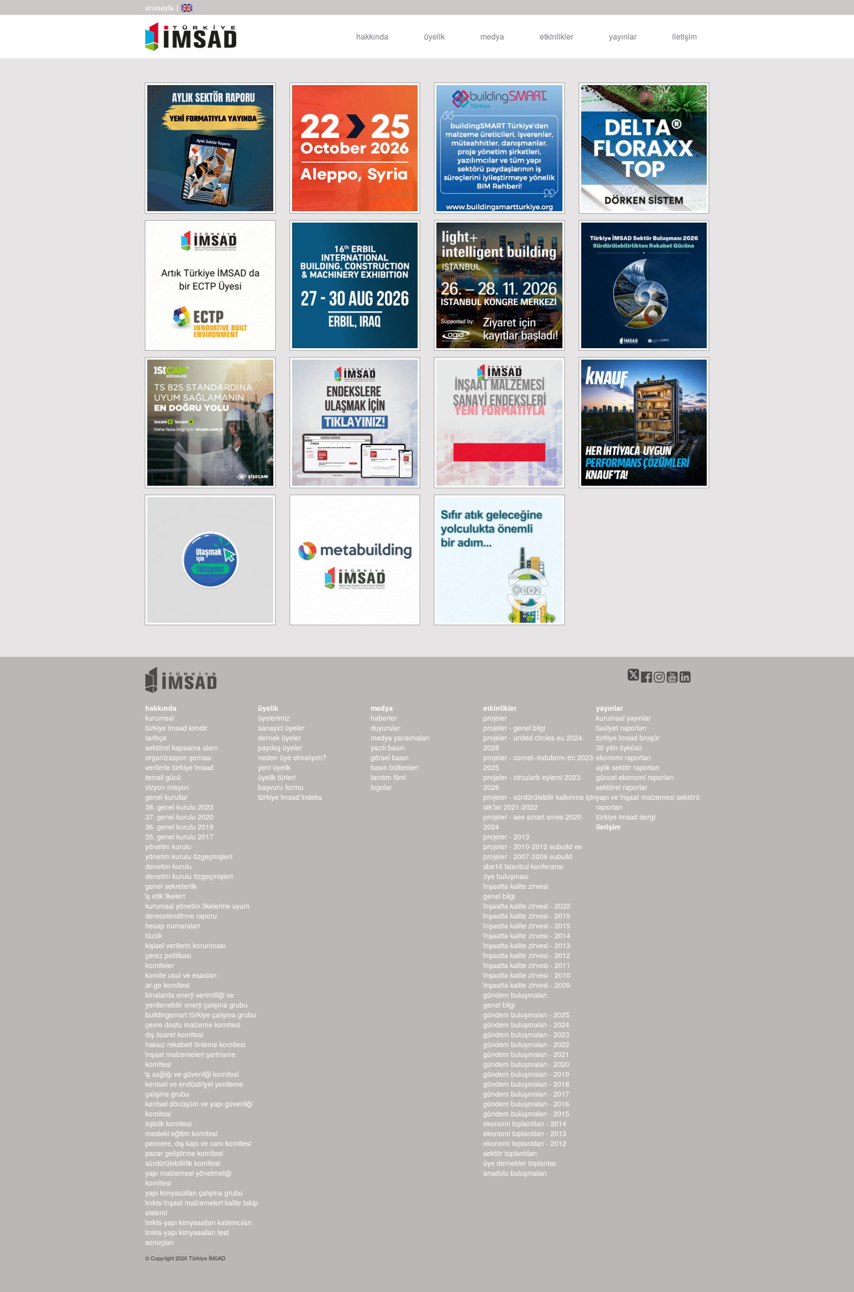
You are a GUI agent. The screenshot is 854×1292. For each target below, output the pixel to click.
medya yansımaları (400, 737)
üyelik (434, 36)
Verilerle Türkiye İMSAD (179, 767)
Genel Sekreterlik (171, 886)
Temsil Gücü (163, 777)
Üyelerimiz (274, 718)
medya (492, 36)
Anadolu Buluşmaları (515, 1173)
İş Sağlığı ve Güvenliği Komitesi (192, 1074)
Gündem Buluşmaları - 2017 (526, 1094)
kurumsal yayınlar (623, 718)
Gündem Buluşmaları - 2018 (526, 1084)
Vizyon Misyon (167, 787)
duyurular (385, 728)
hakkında (372, 36)
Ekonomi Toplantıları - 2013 (524, 1133)
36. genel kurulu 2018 (179, 826)
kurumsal (159, 718)
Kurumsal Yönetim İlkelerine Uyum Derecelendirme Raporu (197, 911)
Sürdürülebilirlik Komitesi (182, 1163)
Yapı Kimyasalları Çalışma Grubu (194, 1193)
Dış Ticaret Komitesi (174, 1034)
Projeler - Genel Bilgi (514, 728)
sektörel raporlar (621, 787)
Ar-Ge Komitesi (167, 985)
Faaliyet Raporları (621, 728)
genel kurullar (166, 797)
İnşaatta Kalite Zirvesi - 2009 (526, 985)
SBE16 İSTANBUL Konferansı (523, 866)
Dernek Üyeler (279, 737)
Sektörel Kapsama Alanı (181, 747)
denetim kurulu (168, 866)
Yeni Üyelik (274, 767)
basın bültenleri (394, 767)
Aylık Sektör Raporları (627, 767)
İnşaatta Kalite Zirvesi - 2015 (526, 925)
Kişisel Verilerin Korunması (185, 945)
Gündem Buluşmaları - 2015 (526, 1113)
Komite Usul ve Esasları (180, 975)
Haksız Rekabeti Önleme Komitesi (195, 1044)
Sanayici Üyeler (281, 728)
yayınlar (623, 36)
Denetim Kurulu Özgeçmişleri (189, 876)
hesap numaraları (172, 925)
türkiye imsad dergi (625, 817)
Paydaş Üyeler (280, 747)
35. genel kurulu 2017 (179, 836)
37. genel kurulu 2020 (179, 817)
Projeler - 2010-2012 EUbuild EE (532, 846)
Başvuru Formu (280, 787)
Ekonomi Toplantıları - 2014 (524, 1123)
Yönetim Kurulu (168, 846)
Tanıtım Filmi (388, 777)
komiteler (159, 965)
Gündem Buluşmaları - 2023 (526, 1034)
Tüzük (153, 935)
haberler (384, 718)
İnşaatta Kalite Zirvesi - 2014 (526, 935)
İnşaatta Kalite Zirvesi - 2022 (526, 906)
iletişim (684, 36)
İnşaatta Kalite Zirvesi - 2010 (526, 975)
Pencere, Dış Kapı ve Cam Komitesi (198, 1143)
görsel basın (390, 757)
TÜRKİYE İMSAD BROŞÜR (628, 737)
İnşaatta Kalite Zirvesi (515, 886)
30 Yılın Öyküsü (619, 747)
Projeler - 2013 (506, 836)
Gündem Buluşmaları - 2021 (526, 1054)
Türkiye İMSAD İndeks (290, 797)
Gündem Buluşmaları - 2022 (526, 1044)
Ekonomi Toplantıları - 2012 (524, 1143)
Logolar (381, 787)
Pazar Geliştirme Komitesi (184, 1153)
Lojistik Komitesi (168, 1123)
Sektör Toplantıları (510, 1153)
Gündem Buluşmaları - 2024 (526, 1024)
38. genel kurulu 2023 (179, 807)
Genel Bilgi (499, 896)
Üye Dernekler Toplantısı (519, 1163)
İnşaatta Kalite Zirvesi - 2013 (526, 945)
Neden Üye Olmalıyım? (292, 757)
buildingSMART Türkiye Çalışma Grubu (200, 1014)
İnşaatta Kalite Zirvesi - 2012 (526, 955)
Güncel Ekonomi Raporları (635, 777)
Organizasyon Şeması (178, 757)
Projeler (495, 718)
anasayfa (159, 7)
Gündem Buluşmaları (515, 995)
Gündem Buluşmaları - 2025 (526, 1014)
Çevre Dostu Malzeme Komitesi (192, 1024)
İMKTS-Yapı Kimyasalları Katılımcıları (198, 1222)
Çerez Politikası (168, 955)
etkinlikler (556, 36)
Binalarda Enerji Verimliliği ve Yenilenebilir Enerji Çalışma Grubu (196, 1000)
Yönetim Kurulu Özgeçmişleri (188, 856)
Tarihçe (156, 737)
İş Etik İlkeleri (165, 896)
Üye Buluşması (505, 876)
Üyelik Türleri (277, 777)
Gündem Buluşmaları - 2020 (526, 1064)
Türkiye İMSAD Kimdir (176, 728)
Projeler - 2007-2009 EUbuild (527, 856)
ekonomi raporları (623, 757)
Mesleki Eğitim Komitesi (181, 1133)
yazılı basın (388, 747)
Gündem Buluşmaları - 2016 (526, 1103)
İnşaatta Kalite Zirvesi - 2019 (526, 916)
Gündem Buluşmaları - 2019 (526, 1074)
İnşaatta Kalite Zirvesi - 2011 (526, 965)
